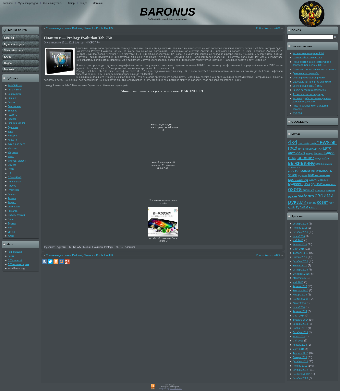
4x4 (292, 142)
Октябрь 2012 (300, 370)
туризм (302, 207)
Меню (11, 156)
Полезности (14, 181)
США (314, 149)
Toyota (301, 149)
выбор (325, 158)
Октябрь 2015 (300, 269)
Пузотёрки (13, 190)
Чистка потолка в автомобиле (309, 90)
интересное (322, 175)
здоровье (302, 175)
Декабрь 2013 (300, 324)
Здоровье (13, 127)
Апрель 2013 (300, 344)
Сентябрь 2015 (301, 273)
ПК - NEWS (74, 247)
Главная (8, 3)
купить (313, 179)
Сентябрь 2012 (301, 374)
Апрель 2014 (300, 311)
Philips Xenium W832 (268, 28)
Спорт (11, 219)
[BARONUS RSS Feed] (153, 387)
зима (311, 175)
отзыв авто (329, 184)
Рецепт (12, 202)
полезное (320, 190)
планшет (130, 247)
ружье (292, 196)
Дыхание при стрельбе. (306, 73)
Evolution (97, 247)
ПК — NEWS (14, 177)
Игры (10, 131)
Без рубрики (14, 94)
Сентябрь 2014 (301, 299)
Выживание (14, 106)
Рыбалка (13, 211)
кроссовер (298, 179)
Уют (10, 227)
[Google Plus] (67, 261)
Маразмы (13, 152)
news (323, 142)
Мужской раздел (28, 3)
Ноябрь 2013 (300, 328)
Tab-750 (118, 247)
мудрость (295, 184)
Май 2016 (298, 240)
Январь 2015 (300, 294)
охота (295, 189)
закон (292, 175)
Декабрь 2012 (300, 361)
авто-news (296, 153)
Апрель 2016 (300, 244)
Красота (12, 139)
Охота (11, 169)
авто (326, 148)
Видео (83, 3)
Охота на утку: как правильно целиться (314, 69)
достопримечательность (310, 170)
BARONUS (167, 12)
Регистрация (15, 251)
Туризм (12, 223)
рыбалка (306, 196)
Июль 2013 (299, 336)
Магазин (98, 3)
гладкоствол (294, 167)
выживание (301, 163)
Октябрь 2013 (300, 332)
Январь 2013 (300, 357)
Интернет (13, 135)
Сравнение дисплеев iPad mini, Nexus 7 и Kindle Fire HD (79, 28)
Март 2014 (299, 315)
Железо (12, 119)
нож (307, 184)
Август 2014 (299, 303)
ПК (9, 173)
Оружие (12, 165)
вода (318, 158)
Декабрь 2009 (300, 378)
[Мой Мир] (61, 261)
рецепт (330, 190)
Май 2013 (298, 340)
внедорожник (301, 157)
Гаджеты (13, 114)
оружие (317, 184)
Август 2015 (299, 278)
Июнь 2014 (299, 307)
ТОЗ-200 (297, 113)
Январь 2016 (300, 257)
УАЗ (320, 149)
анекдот (309, 153)
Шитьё (11, 231)
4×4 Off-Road (15, 85)
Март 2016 (299, 248)
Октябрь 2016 (300, 232)
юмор (313, 207)
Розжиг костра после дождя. (308, 94)
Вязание (12, 110)
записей (15, 260)
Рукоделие (14, 206)
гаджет (328, 164)
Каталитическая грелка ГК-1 (308, 53)
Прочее (12, 185)
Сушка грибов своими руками (309, 77)
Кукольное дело (16, 144)
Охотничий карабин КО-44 (307, 57)
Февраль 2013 (300, 353)
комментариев (18, 264)
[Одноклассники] (56, 261)
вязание (320, 164)
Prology (108, 247)
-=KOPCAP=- (93, 42)
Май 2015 (298, 282)
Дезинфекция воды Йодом (307, 86)
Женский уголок (52, 3)
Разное (12, 194)
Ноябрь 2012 (300, 365)
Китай (308, 148)
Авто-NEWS (14, 89)
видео (328, 153)
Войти (11, 256)
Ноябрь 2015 (300, 265)
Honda (313, 143)
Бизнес (12, 98)
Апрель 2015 (300, 286)
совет (322, 202)
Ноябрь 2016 (300, 227)
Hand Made (303, 143)
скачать (311, 202)
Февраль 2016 (300, 253)
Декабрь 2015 (300, 261)
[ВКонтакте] (44, 261)
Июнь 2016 (299, 236)
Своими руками (16, 215)
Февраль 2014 (300, 319)
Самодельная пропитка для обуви (312, 81)
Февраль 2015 (300, 290)
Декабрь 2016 (300, 223)
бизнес (318, 153)
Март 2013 (299, 349)
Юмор (71, 3)
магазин (323, 179)
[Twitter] (50, 261)
